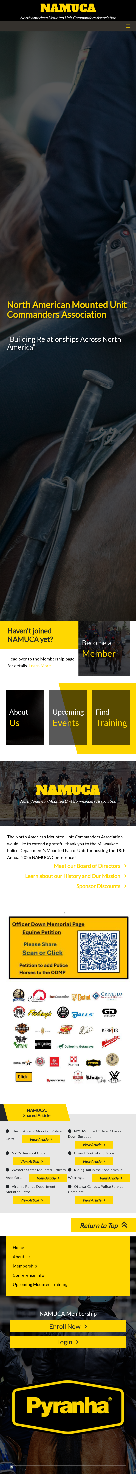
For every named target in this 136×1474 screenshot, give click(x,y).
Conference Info (28, 1275)
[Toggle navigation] (128, 26)
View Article (39, 1139)
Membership (25, 1265)
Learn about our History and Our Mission (73, 876)
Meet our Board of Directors (87, 866)
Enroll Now (65, 1326)
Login (65, 1342)
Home (18, 1247)
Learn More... (41, 665)
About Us (21, 1256)
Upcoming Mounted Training (40, 1284)
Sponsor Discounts (98, 886)
